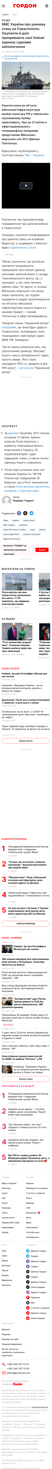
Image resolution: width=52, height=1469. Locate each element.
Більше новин (26, 1079)
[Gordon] (24, 6)
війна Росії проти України (14, 530)
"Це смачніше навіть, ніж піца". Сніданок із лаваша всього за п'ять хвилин (27, 1127)
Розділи (30, 1177)
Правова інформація (12, 1344)
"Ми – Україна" (34, 155)
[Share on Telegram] (31, 513)
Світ (4, 1198)
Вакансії (6, 1329)
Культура (6, 1208)
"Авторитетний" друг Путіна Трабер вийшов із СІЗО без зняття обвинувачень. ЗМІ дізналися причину (24, 1003)
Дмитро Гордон (38, 1251)
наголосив (26, 368)
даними (13, 433)
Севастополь (29, 520)
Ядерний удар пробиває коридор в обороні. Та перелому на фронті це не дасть (26, 729)
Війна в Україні (9, 1183)
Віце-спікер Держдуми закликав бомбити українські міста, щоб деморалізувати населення (24, 988)
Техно (5, 1213)
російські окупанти (31, 534)
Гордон (5, 14)
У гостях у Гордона (35, 1193)
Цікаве (5, 1232)
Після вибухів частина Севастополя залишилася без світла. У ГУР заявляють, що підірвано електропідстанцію (16, 598)
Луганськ (6, 1285)
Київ (4, 1251)
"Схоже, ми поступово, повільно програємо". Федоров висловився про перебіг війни (27, 865)
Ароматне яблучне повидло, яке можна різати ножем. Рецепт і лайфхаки (25, 1142)
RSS (33, 1302)
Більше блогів (26, 741)
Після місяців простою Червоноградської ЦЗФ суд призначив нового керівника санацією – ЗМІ (24, 975)
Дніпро (5, 1275)
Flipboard (35, 1297)
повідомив (9, 327)
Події (14, 14)
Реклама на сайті (10, 1339)
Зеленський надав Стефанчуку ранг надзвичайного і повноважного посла (28, 895)
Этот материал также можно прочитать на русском (27, 57)
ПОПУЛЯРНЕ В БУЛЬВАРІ (18, 1086)
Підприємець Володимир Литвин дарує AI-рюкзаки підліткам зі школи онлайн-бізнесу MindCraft (25, 1017)
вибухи (42, 530)
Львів (4, 1255)
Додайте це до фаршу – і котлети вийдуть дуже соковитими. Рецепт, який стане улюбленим (27, 1112)
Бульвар (8, 618)
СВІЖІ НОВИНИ (12, 937)
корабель (23, 525)
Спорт (5, 1203)
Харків (5, 1270)
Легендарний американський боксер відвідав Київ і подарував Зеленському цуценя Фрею (28, 849)
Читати (42, 550)
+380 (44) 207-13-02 (18, 1368)
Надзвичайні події (11, 1222)
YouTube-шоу (32, 1232)
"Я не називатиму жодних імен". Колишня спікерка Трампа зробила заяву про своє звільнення (17, 646)
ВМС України (9, 525)
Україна (15, 520)
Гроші (4, 1193)
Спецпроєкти (32, 1237)
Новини (5, 1177)
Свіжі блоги (10, 668)
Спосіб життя (8, 1217)
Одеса (5, 1260)
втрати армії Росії (11, 534)
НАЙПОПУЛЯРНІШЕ (14, 839)
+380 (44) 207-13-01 (18, 1364)
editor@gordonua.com (18, 1372)
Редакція (6, 1334)
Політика (6, 1188)
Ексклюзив (31, 1213)
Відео (28, 1222)
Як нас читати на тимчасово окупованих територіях (13, 1352)
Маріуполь (7, 1280)
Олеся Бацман (38, 1287)
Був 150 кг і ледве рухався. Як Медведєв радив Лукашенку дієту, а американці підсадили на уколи (28, 1158)
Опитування (32, 1227)
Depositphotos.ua (40, 1407)
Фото (28, 1217)
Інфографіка (8, 1227)
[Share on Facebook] (19, 513)
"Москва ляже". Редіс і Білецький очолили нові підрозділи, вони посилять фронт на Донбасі (27, 880)
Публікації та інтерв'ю (37, 1188)
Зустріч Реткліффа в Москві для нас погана (30, 948)
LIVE (28, 1208)
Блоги (29, 1198)
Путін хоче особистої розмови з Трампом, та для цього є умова (26, 701)
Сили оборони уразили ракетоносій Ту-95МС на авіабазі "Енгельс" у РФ (22, 1057)
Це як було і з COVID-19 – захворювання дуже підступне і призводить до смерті (25, 714)
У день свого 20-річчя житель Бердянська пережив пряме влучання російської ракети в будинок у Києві (26, 1035)
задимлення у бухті (23, 247)
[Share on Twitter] (25, 513)
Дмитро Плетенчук (11, 539)
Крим (5, 520)
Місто (4, 1245)
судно (32, 530)
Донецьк (6, 1265)
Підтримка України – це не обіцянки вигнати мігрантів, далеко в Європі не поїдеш (22, 688)
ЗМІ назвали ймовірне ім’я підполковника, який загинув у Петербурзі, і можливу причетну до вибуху (25, 962)
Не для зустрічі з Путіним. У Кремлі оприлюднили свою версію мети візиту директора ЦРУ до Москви (28, 911)
